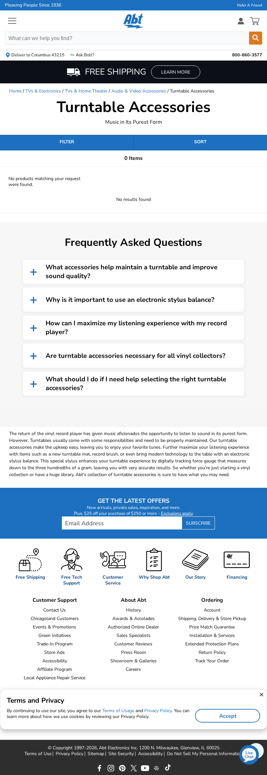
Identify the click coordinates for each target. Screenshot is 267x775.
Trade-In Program (55, 644)
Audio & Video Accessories (138, 91)
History (133, 610)
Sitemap (96, 754)
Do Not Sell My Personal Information (205, 754)
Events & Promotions (54, 627)
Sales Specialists (133, 635)
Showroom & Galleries (133, 661)
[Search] (255, 38)
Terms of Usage (118, 711)
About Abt (133, 600)
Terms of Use (37, 754)
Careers (133, 669)
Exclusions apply (177, 513)
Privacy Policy (69, 754)
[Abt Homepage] (134, 21)
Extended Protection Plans (212, 644)
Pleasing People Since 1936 (33, 5)
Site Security (121, 754)
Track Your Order (212, 661)
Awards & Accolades (133, 618)
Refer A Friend (249, 5)
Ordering (212, 600)
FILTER (67, 142)
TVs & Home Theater (86, 91)
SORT (200, 142)
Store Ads (54, 652)
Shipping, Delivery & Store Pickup (212, 618)
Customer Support (55, 600)
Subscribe (198, 523)
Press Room (133, 652)
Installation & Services (212, 635)
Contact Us (54, 610)
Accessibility (54, 661)
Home (15, 91)
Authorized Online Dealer (133, 627)
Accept (227, 716)
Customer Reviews (133, 644)
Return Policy (212, 652)
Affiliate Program (54, 669)
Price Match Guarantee (212, 627)
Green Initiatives (54, 635)
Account (212, 610)
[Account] (240, 21)
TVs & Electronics (43, 91)
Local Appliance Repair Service (54, 678)
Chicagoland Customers (55, 618)
